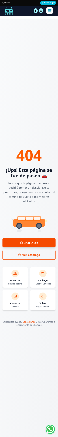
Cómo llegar (49, 3)
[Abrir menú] (49, 10)
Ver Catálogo (31, 255)
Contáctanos (29, 321)
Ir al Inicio (31, 243)
